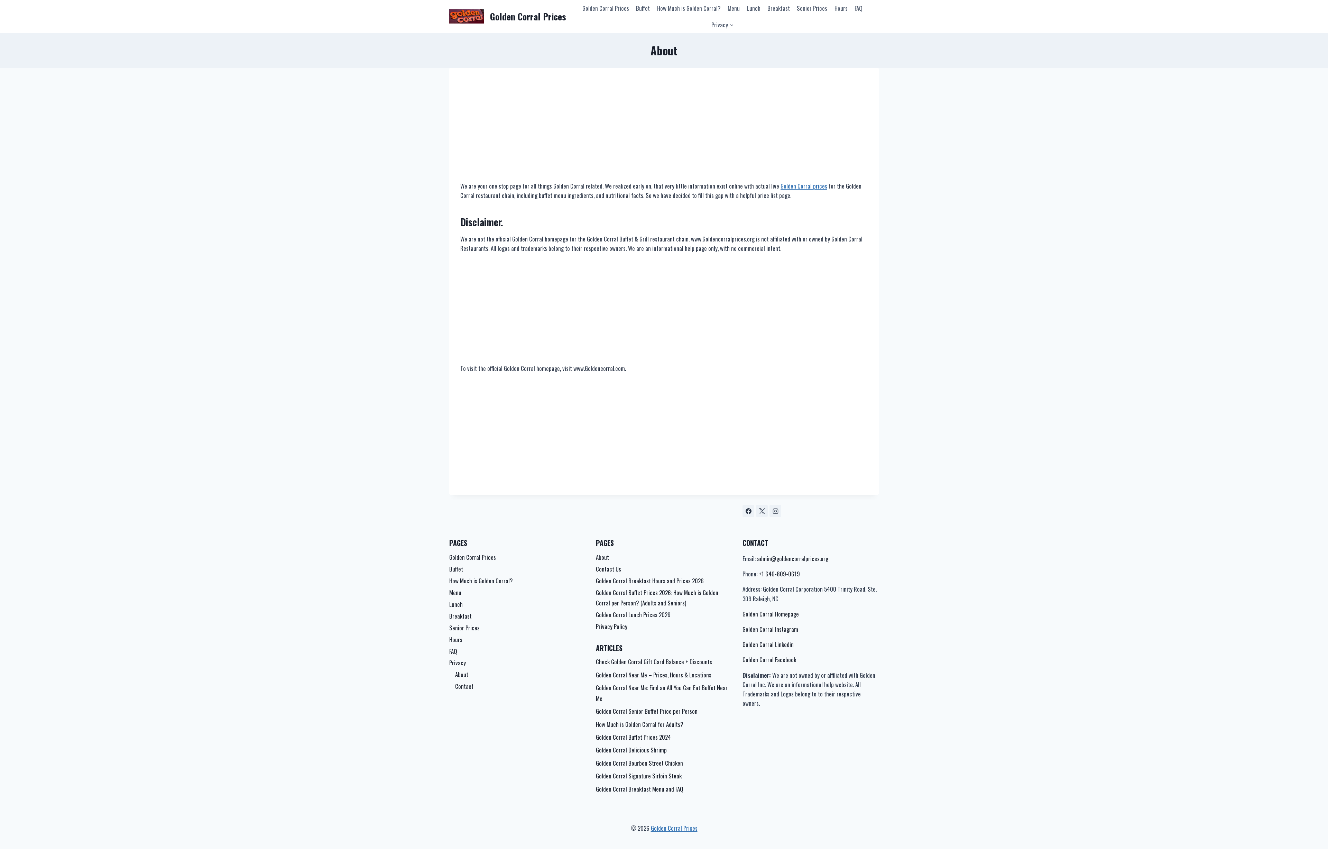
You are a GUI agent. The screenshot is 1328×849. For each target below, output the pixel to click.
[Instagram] (775, 511)
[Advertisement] (664, 130)
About (461, 674)
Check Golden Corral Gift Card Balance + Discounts (654, 661)
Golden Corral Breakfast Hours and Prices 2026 (650, 580)
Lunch (753, 8)
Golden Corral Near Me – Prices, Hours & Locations (653, 674)
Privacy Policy (611, 626)
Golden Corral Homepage (771, 614)
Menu (734, 8)
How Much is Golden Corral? (689, 8)
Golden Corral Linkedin (768, 644)
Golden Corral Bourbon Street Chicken (639, 763)
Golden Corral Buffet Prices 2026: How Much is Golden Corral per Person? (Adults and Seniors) (657, 598)
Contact (464, 686)
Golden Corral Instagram (770, 629)
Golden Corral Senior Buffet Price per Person (647, 711)
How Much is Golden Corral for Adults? (639, 724)
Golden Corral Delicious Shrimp (631, 750)
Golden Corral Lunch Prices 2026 (633, 614)
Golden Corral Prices (605, 8)
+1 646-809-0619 (779, 573)
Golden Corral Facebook (769, 659)
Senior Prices (812, 8)
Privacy (457, 662)
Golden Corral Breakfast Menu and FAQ (639, 789)
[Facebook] (748, 511)
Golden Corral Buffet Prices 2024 (633, 737)
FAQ (859, 8)
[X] (762, 511)
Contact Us (608, 569)
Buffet (643, 8)
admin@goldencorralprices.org (792, 558)
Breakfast (778, 8)
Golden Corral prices (804, 186)
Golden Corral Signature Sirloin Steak (639, 776)
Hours (841, 8)
